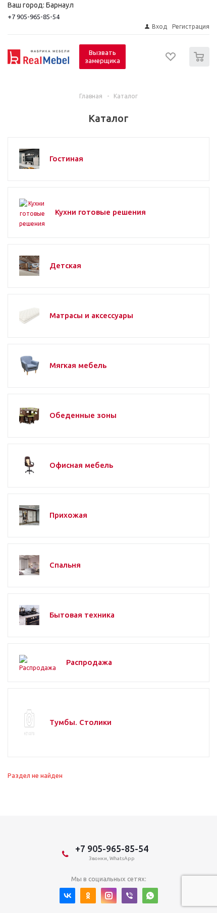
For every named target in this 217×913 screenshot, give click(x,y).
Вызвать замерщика (102, 56)
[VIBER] (129, 895)
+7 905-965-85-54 (34, 16)
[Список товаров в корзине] (200, 64)
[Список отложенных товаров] (171, 60)
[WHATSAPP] (150, 895)
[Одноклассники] (88, 895)
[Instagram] (109, 895)
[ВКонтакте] (67, 895)
